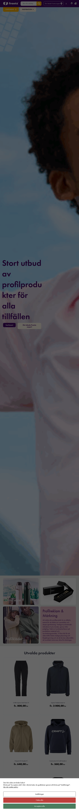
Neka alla (39, 800)
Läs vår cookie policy (10, 787)
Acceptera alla (39, 806)
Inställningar (39, 794)
